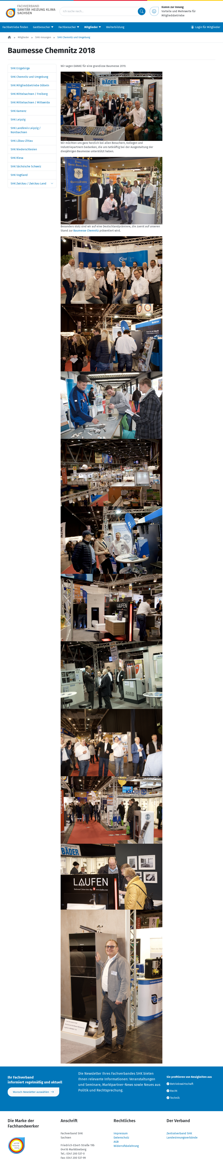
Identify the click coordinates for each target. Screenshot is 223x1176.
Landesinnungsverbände (182, 1137)
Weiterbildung (115, 27)
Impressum (121, 1133)
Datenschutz (121, 1137)
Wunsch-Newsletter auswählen (31, 1092)
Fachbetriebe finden (15, 27)
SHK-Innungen (43, 37)
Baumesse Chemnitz (86, 230)
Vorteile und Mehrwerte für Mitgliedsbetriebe (179, 11)
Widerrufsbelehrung (126, 1146)
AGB (116, 1141)
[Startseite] (9, 37)
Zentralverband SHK (179, 1133)
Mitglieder (23, 37)
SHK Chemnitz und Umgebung (73, 37)
